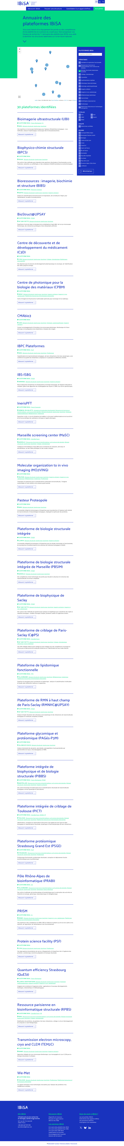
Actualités (99, 9)
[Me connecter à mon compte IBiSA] (100, 2)
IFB (32, 885)
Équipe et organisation (56, 1119)
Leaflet (36, 100)
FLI (42, 123)
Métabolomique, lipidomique (36, 414)
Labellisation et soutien (56, 1132)
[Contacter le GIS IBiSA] (96, 2)
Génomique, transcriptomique (25, 644)
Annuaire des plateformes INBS (59, 1129)
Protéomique (50, 353)
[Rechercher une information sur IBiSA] (103, 2)
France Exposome (35, 407)
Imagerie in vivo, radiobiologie (56, 918)
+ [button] (19, 49)
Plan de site (74, 1143)
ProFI (32, 350)
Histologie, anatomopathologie (55, 323)
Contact (57, 1143)
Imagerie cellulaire (53, 193)
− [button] (19, 52)
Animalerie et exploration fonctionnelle (44, 410)
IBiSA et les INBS (54, 1120)
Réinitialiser (87, 171)
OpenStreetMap (55, 100)
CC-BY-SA (66, 100)
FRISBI (33, 218)
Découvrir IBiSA (34, 9)
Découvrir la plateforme (25, 134)
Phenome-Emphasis (36, 190)
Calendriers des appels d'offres (89, 1119)
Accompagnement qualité (57, 1134)
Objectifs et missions (55, 1117)
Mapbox (75, 100)
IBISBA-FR (43, 815)
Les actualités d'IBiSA (86, 1117)
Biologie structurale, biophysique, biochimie (34, 126)
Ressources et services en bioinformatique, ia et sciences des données (45, 442)
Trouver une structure (53, 9)
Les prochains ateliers (86, 1120)
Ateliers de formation (55, 1136)
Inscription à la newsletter (87, 1122)
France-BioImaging (36, 123)
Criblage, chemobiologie (53, 259)
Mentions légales (65, 1143)
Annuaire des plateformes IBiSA (59, 1127)
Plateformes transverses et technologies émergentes (39, 296)
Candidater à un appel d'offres (78, 9)
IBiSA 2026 (51, 1143)
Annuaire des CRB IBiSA (56, 1130)
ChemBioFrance (35, 439)
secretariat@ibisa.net (25, 1127)
